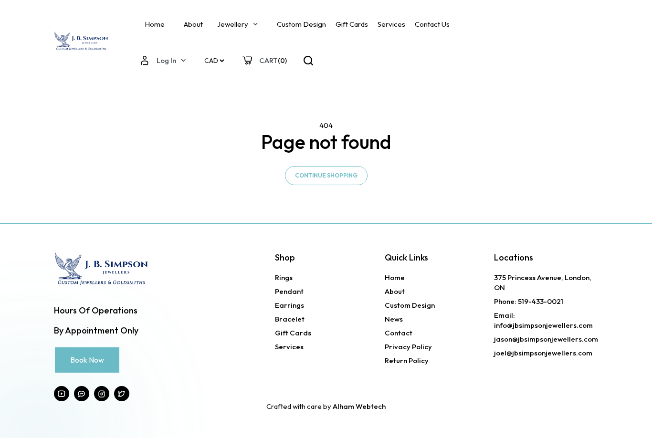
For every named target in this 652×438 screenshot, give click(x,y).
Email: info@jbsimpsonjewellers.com (543, 320)
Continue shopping (326, 175)
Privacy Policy (408, 346)
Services (391, 24)
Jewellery (232, 24)
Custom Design (301, 24)
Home (155, 24)
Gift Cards (352, 24)
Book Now (87, 360)
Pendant (289, 291)
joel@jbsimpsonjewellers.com (543, 352)
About (193, 24)
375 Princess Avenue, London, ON (542, 282)
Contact (398, 332)
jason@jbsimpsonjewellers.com (546, 339)
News (394, 318)
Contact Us (432, 24)
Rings (284, 277)
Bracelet (290, 318)
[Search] (308, 60)
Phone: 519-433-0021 (528, 301)
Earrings (289, 305)
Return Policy (407, 360)
